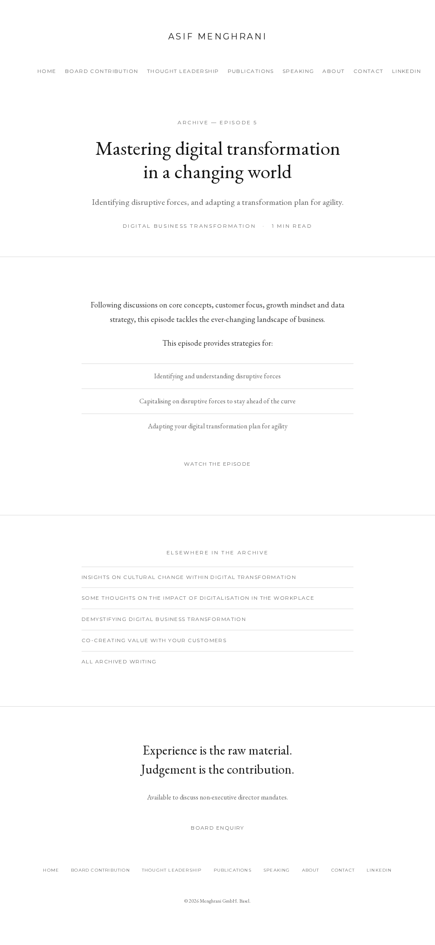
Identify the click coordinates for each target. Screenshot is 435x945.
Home (46, 71)
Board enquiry (217, 828)
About (333, 71)
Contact (368, 71)
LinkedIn (406, 71)
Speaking (298, 71)
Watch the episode (217, 464)
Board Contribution (101, 71)
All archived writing (119, 661)
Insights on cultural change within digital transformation (189, 577)
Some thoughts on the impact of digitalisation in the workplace (198, 598)
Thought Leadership (183, 71)
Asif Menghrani (217, 36)
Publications (251, 71)
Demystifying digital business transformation (164, 619)
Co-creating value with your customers (154, 640)
